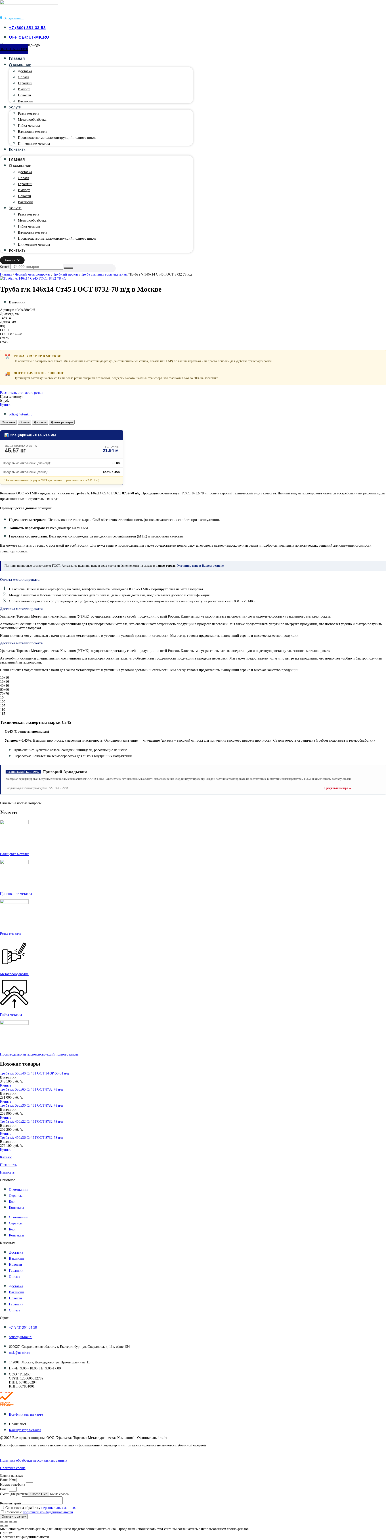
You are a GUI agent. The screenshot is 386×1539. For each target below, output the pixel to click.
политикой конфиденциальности (48, 1512)
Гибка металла (29, 125)
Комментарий (11, 1503)
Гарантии (25, 83)
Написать (7, 1172)
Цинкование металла (34, 143)
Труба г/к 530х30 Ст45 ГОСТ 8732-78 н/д (31, 1105)
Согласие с (39, 1512)
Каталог (6, 1157)
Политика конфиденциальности (24, 1453)
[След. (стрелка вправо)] (6, 1526)
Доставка (25, 71)
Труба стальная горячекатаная (104, 274)
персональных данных (58, 1508)
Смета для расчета (14, 1494)
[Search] (68, 268)
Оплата (23, 77)
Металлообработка (32, 119)
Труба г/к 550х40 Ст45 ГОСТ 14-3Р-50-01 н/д (34, 1073)
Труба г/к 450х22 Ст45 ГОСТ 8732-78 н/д (31, 1121)
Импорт (24, 89)
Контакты (17, 149)
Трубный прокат (65, 274)
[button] (8, 1077)
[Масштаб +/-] (2, 1522)
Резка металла (28, 113)
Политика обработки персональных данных (33, 1460)
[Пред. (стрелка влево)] (2, 1526)
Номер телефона (13, 1484)
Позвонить (8, 1165)
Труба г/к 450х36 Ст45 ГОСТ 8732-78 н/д (31, 1137)
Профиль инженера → (337, 788)
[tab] (8, 422)
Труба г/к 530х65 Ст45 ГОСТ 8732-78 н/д (31, 1089)
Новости (24, 95)
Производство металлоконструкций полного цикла (57, 137)
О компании (20, 64)
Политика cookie (12, 1468)
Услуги (15, 107)
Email (4, 1489)
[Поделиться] (11, 1522)
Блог (12, 1201)
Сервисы (16, 1195)
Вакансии (25, 101)
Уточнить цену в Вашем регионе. (200, 565)
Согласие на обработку (40, 1508)
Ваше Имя (8, 1480)
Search (5, 267)
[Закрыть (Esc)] (15, 1522)
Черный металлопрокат (32, 274)
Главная (17, 58)
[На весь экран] (6, 1522)
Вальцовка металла (32, 131)
